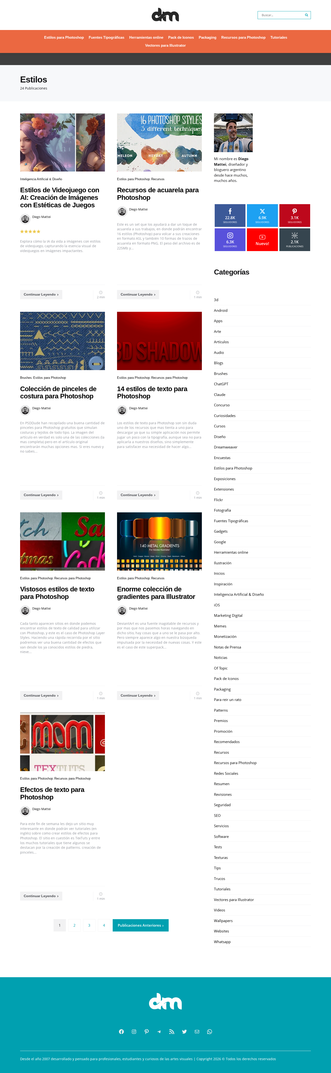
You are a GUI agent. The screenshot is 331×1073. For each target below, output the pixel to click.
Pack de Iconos (181, 37)
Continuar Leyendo (40, 294)
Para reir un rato (227, 699)
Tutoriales (278, 37)
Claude (219, 394)
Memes (220, 625)
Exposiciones (225, 478)
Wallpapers (223, 920)
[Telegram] (159, 1031)
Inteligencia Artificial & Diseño (41, 179)
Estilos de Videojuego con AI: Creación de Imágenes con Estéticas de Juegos (59, 197)
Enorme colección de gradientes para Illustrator (156, 592)
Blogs (218, 362)
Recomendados (227, 741)
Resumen (221, 783)
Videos (219, 910)
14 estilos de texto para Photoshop (152, 392)
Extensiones (224, 489)
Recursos (158, 179)
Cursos (219, 426)
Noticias (220, 657)
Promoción (223, 731)
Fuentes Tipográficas (106, 37)
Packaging (207, 37)
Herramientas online (146, 37)
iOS (217, 604)
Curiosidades (225, 415)
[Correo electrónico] (197, 1031)
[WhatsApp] (209, 1031)
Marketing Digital (228, 615)
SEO (217, 815)
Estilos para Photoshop (64, 37)
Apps (218, 320)
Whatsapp (222, 941)
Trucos (219, 878)
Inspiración (223, 583)
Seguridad (222, 804)
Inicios (219, 573)
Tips (217, 867)
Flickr (218, 499)
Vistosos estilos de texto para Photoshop (57, 592)
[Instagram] (134, 1031)
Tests (218, 846)
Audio (219, 352)
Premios (221, 720)
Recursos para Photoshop (243, 37)
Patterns (221, 710)
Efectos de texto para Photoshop (52, 793)
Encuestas (222, 457)
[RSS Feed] (172, 1031)
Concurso (222, 404)
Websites (221, 931)
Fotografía (222, 510)
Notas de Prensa (227, 646)
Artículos (221, 341)
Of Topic (221, 667)
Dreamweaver (225, 447)
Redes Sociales (226, 773)
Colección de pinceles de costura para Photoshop (58, 392)
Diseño (220, 436)
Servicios (221, 825)
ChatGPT (221, 383)
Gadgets (221, 531)
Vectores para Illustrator (165, 45)
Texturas (221, 857)
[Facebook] (121, 1031)
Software (221, 836)
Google (220, 541)
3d (216, 299)
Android (221, 310)
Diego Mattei (41, 217)
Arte (217, 331)
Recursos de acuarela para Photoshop (158, 193)
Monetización (225, 636)
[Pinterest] (146, 1031)
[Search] (307, 15)
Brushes (26, 378)
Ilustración (222, 562)
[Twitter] (184, 1031)
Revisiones (223, 794)
